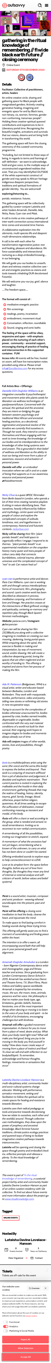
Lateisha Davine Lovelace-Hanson (25, 1241)
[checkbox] (10, 1322)
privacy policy (31, 1316)
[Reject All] (45, 1288)
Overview (35, 1288)
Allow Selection (25, 1348)
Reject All (25, 1339)
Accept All (26, 1357)
